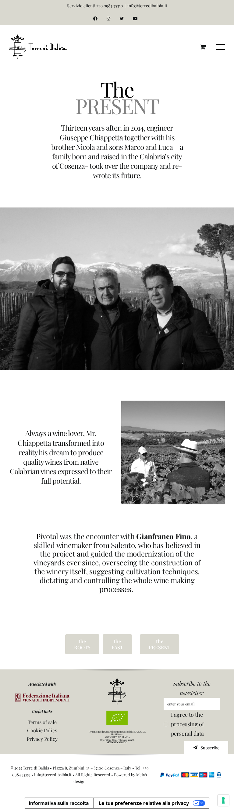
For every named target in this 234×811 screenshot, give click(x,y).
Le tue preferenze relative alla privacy (144, 803)
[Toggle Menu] (220, 47)
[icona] (117, 681)
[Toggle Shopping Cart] (203, 47)
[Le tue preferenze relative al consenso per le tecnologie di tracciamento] (223, 800)
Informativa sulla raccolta (59, 803)
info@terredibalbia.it (147, 6)
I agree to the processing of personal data (187, 724)
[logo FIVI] (42, 696)
